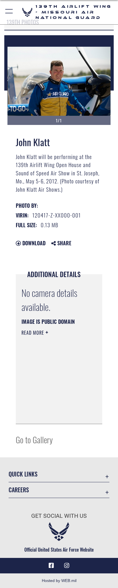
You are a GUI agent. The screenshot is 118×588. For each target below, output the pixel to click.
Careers (19, 490)
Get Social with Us (59, 516)
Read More (33, 332)
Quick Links (23, 474)
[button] (9, 12)
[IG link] (66, 565)
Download (33, 243)
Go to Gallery (34, 439)
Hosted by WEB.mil (59, 580)
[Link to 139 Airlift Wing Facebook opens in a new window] (51, 565)
